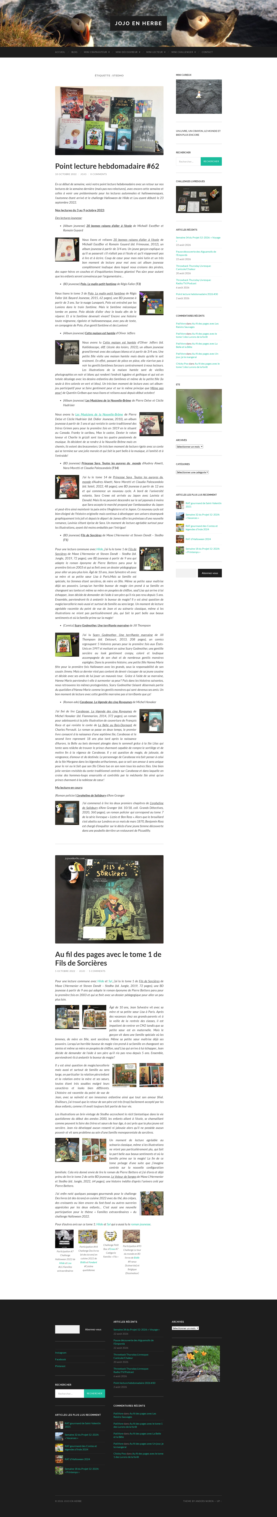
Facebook (60, 1359)
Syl (110, 981)
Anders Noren (205, 1501)
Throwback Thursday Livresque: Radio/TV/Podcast (193, 281)
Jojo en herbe (138, 23)
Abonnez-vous (210, 572)
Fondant (93, 1262)
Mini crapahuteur (95, 52)
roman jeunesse (140, 1224)
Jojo (83, 174)
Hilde (99, 549)
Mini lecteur (154, 52)
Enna (112, 1248)
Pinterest (60, 1365)
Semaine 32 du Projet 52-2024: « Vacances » (203, 516)
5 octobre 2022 (65, 971)
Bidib (83, 1262)
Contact (207, 52)
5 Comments (97, 971)
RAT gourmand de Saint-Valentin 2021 (204, 505)
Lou (69, 1262)
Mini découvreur (127, 52)
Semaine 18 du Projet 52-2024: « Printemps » (203, 550)
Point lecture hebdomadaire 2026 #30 (197, 293)
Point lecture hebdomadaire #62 (107, 166)
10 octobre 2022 (66, 174)
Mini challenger (182, 52)
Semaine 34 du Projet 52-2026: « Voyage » (198, 239)
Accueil (60, 52)
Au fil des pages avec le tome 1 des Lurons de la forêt (196, 335)
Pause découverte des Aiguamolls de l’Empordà (196, 253)
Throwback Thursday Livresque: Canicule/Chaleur (193, 267)
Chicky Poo (182, 363)
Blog (74, 52)
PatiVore (181, 323)
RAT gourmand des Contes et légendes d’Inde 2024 (202, 527)
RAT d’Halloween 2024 (198, 538)
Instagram (60, 1352)
